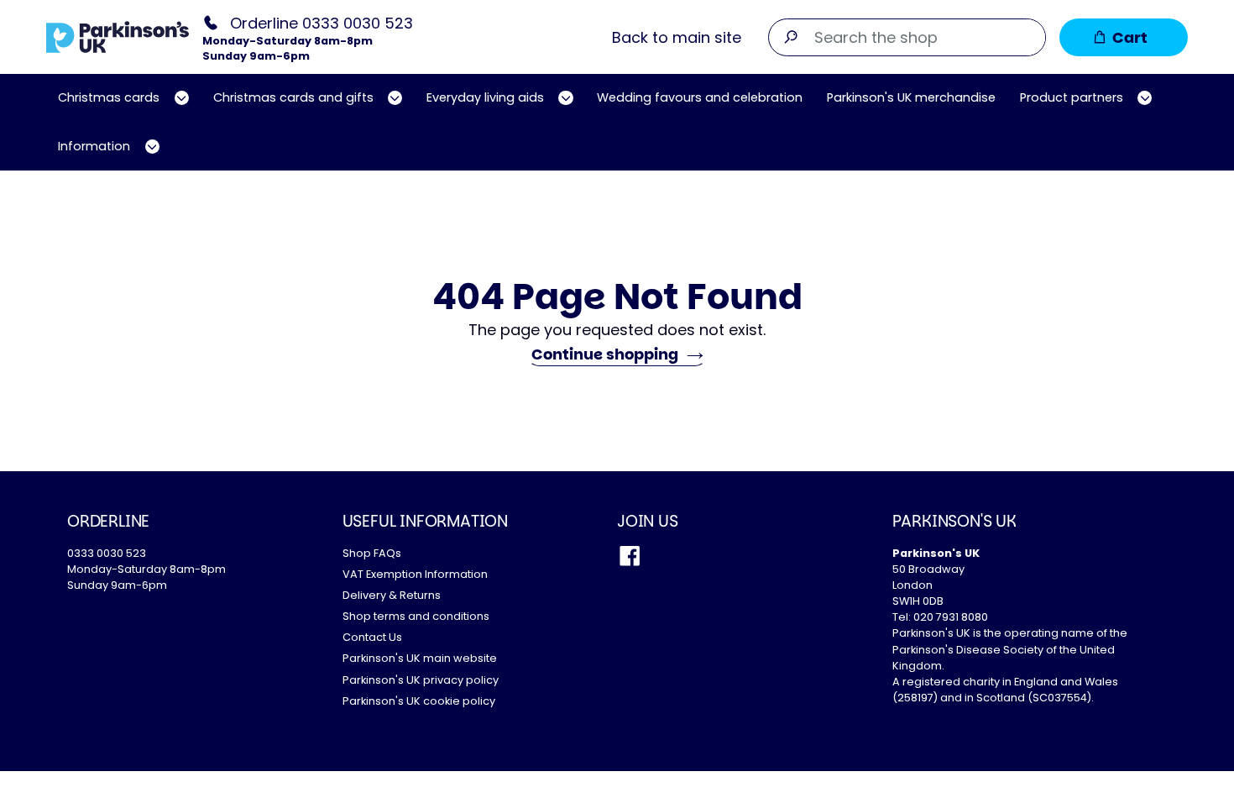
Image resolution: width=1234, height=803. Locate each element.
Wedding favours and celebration (700, 97)
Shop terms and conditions (415, 616)
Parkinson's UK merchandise (911, 97)
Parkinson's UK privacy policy (420, 680)
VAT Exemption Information (415, 574)
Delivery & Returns (391, 595)
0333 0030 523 (106, 553)
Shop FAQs (371, 553)
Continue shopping (604, 354)
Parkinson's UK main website (419, 658)
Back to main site (676, 37)
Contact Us (372, 637)
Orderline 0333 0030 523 (321, 22)
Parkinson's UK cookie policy (418, 701)
